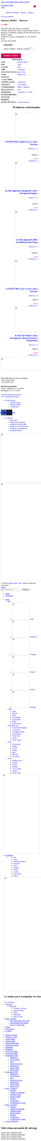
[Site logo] (8, 7)
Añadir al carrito (10, 56)
